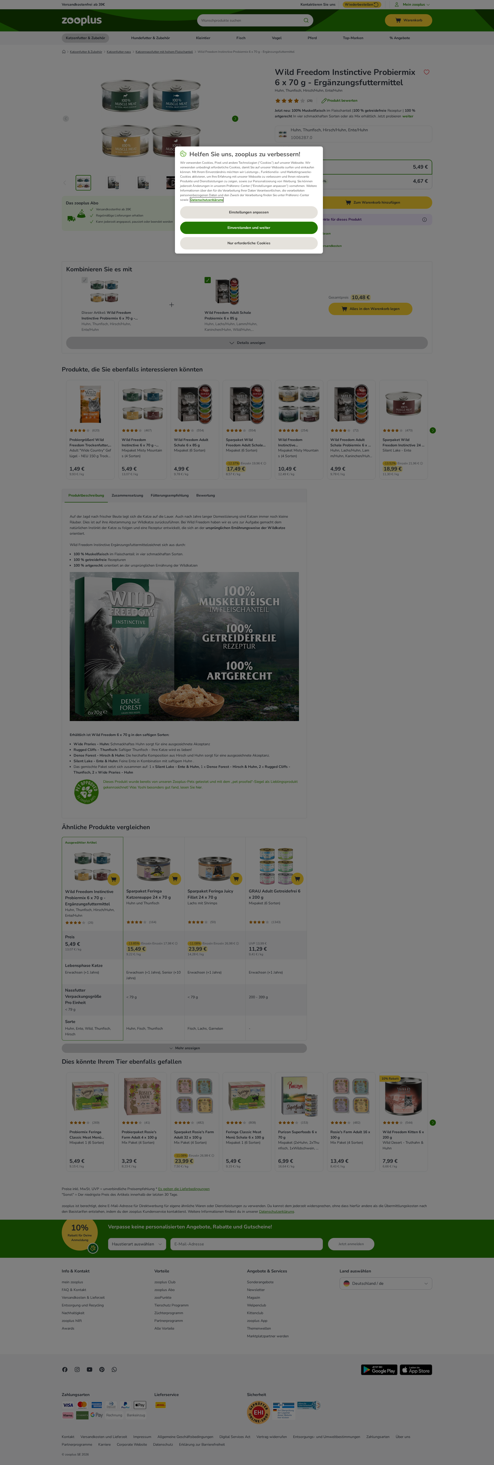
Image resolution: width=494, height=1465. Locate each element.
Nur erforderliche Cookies (248, 243)
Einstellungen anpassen (249, 212)
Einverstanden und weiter (248, 227)
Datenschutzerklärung (206, 200)
